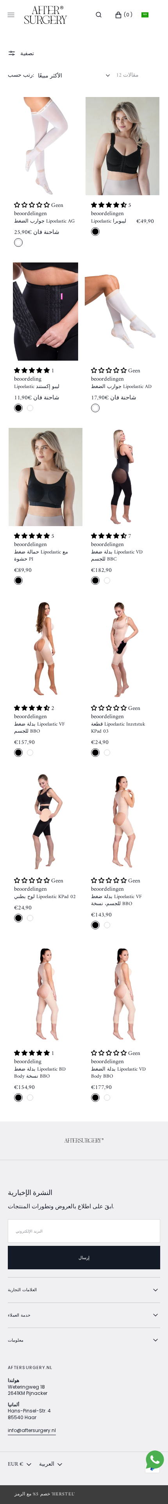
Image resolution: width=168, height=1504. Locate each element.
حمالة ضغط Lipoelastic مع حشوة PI (41, 556)
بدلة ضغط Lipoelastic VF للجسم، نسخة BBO (116, 900)
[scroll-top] (150, 1486)
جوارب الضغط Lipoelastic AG (44, 221)
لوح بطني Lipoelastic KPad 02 (45, 896)
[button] (99, 14)
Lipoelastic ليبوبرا (108, 221)
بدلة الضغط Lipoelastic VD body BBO (118, 1073)
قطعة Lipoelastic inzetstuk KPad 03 (118, 728)
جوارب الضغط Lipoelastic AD (121, 386)
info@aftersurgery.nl (32, 1430)
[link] (45, 146)
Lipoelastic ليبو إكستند (36, 386)
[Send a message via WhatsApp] (155, 1459)
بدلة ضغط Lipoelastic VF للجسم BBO (39, 728)
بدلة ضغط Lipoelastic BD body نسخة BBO (40, 1073)
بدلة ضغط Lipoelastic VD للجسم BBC (117, 556)
